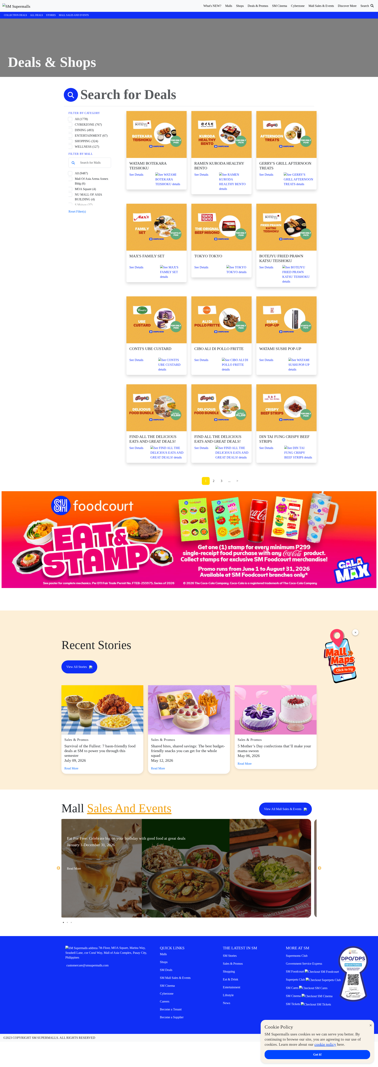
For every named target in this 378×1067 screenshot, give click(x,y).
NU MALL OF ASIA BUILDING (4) (88, 197)
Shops (164, 962)
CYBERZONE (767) (88, 124)
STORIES (51, 15)
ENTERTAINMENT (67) (91, 135)
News (226, 1003)
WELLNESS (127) (87, 146)
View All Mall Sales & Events (283, 809)
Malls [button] (228, 5)
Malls (163, 954)
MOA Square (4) (85, 189)
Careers (164, 1001)
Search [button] (365, 5)
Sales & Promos (233, 963)
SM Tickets (293, 1004)
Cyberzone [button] (298, 5)
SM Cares (292, 988)
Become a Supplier (171, 1017)
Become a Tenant (171, 1009)
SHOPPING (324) (86, 141)
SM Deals (166, 970)
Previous (58, 868)
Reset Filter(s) (77, 211)
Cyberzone (166, 993)
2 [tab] (67, 922)
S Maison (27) (84, 204)
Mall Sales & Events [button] (321, 5)
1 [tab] (63, 922)
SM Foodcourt (295, 971)
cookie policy (325, 1044)
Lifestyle (228, 995)
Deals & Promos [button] (258, 5)
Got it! (317, 1054)
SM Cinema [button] (279, 5)
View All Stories (77, 666)
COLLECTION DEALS (15, 15)
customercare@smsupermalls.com (87, 965)
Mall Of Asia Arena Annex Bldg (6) (91, 181)
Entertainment (231, 987)
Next (319, 868)
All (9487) (81, 173)
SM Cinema (167, 985)
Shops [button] (240, 5)
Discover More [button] (347, 5)
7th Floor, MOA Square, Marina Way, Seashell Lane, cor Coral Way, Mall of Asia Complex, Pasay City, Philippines (106, 952)
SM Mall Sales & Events (175, 977)
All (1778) (81, 119)
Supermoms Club (297, 955)
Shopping (229, 971)
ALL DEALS (36, 15)
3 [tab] (71, 922)
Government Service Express (304, 963)
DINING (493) (84, 130)
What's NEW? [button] (212, 5)
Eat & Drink (230, 979)
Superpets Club (296, 979)
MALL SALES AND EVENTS (74, 15)
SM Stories (230, 955)
